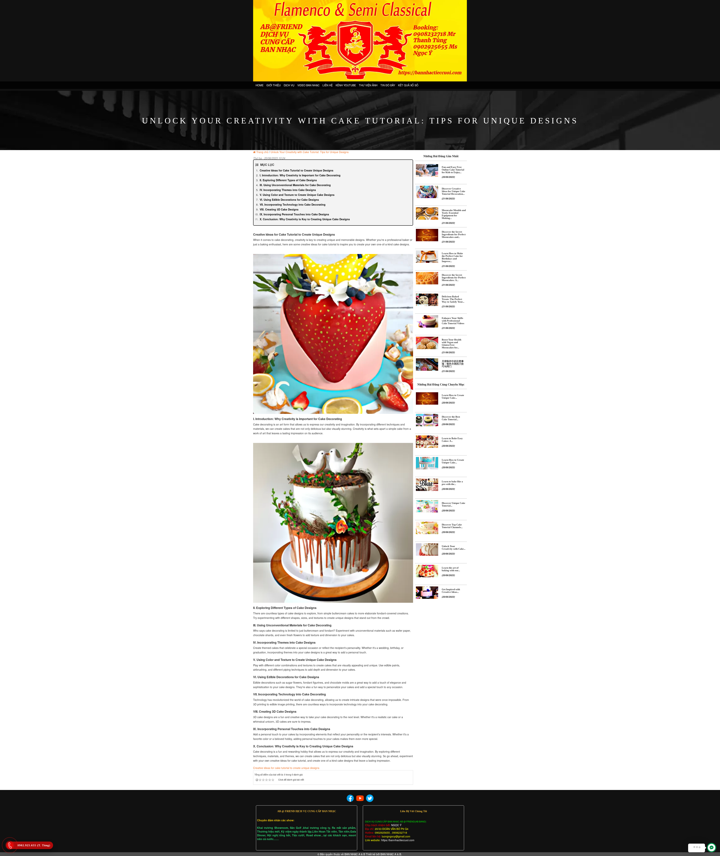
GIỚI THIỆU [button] (273, 85)
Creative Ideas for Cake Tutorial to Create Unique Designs (296, 170)
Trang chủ (262, 152)
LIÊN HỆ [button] (327, 85)
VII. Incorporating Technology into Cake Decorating (293, 204)
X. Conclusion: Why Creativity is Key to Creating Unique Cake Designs (305, 219)
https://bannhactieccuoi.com (397, 840)
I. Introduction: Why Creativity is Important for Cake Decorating (300, 175)
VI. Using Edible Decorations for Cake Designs (289, 199)
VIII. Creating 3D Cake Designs (279, 209)
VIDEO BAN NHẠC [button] (308, 85)
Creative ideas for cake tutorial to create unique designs (286, 768)
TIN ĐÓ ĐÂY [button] (387, 85)
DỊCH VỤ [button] (289, 85)
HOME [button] (259, 85)
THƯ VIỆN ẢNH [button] (368, 85)
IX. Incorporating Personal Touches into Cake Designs (294, 214)
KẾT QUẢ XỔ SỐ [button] (408, 85)
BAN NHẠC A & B (354, 854)
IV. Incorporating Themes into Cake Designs (288, 190)
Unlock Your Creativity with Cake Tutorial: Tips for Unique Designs (310, 152)
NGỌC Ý (395, 825)
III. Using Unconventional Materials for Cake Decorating (295, 185)
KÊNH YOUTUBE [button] (346, 85)
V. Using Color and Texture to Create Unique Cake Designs (297, 195)
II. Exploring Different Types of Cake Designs (288, 180)
